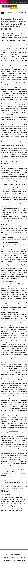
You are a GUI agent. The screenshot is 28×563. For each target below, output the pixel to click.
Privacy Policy (21, 560)
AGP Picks (3, 2)
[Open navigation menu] (2, 12)
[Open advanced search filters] (22, 12)
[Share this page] (26, 12)
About (7, 554)
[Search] (19, 12)
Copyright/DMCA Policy (9, 560)
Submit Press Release (8, 557)
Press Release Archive (16, 554)
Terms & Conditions (20, 557)
